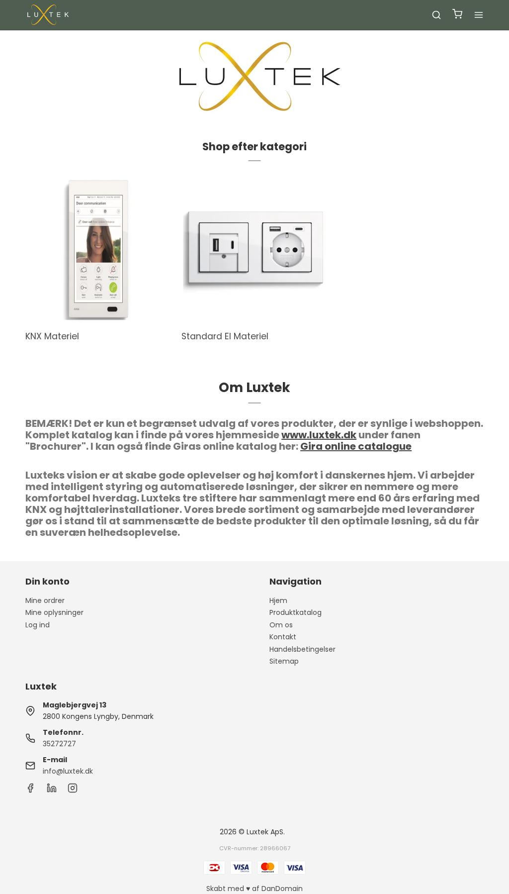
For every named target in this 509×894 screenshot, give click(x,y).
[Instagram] (73, 790)
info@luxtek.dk (68, 771)
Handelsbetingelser (302, 649)
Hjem (278, 600)
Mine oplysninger (54, 612)
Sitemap (284, 661)
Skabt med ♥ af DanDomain (254, 889)
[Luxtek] (47, 15)
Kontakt (282, 637)
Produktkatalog (295, 612)
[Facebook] (30, 790)
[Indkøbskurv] (457, 15)
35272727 (59, 744)
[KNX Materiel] (98, 249)
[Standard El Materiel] (254, 249)
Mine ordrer (45, 600)
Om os (281, 625)
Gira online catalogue (356, 446)
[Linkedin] (52, 790)
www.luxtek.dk (318, 435)
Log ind (37, 625)
